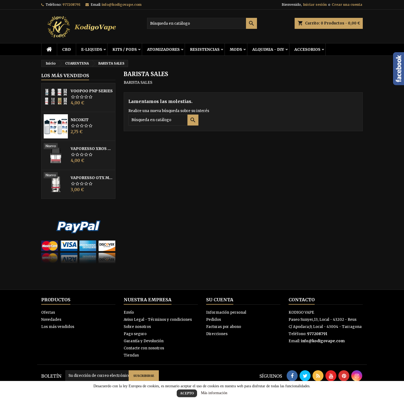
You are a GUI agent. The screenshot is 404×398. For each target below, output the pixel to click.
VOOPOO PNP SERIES (92, 91)
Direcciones (217, 334)
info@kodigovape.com (122, 4)
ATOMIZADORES (163, 49)
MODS (236, 49)
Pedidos (213, 319)
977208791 (71, 4)
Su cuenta (219, 299)
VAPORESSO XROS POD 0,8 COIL (92, 148)
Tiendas (131, 355)
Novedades (51, 319)
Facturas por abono (223, 326)
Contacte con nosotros (144, 348)
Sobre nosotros (137, 326)
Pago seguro (135, 334)
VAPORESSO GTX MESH (92, 178)
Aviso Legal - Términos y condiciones (158, 319)
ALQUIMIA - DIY (268, 49)
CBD (66, 49)
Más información (214, 393)
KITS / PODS (124, 49)
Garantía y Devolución (144, 341)
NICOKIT (79, 120)
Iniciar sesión (315, 4)
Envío (129, 312)
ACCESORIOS (307, 49)
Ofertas (48, 312)
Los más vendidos (65, 75)
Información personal (226, 312)
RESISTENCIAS (205, 49)
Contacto (302, 299)
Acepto (187, 393)
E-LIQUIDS (91, 49)
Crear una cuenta (347, 4)
